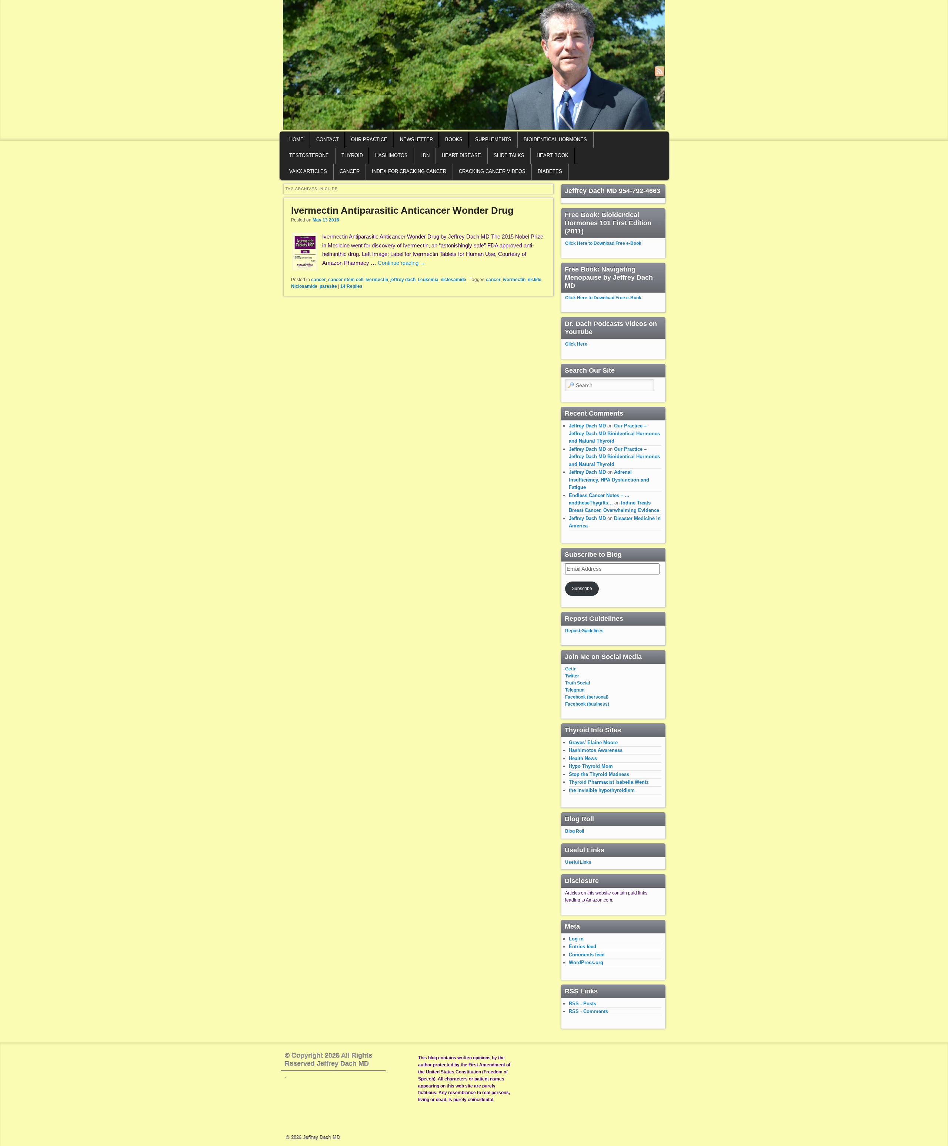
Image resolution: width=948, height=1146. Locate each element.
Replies (351, 286)
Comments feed (587, 954)
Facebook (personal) (586, 697)
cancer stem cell (345, 279)
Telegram (575, 690)
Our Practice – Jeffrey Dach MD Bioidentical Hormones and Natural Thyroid (614, 433)
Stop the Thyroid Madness (599, 774)
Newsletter (416, 139)
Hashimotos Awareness (595, 750)
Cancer (350, 171)
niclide (534, 279)
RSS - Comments (588, 1011)
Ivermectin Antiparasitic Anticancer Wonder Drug (402, 210)
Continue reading (401, 263)
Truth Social (577, 683)
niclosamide (453, 279)
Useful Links (578, 862)
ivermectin (514, 279)
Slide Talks (509, 155)
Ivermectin (376, 279)
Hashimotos (391, 155)
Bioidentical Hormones (555, 139)
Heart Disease (461, 155)
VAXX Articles (308, 171)
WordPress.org (586, 962)
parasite (328, 286)
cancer (318, 279)
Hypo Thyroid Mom (591, 766)
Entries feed (582, 946)
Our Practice (369, 139)
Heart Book (552, 155)
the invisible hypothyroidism (602, 790)
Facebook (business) (587, 704)
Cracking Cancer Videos (492, 171)
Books (454, 139)
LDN (425, 155)
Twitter (572, 676)
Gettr (570, 669)
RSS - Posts (582, 1003)
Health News (583, 758)
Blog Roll (574, 831)
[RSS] (659, 71)
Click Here (576, 344)
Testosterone (309, 155)
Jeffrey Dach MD (587, 426)
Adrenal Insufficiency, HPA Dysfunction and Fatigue (609, 479)
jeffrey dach (402, 279)
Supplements (493, 139)
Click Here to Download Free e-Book (603, 243)
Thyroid (352, 155)
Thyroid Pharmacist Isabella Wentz (609, 782)
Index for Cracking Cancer (409, 171)
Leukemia (428, 279)
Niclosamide (304, 286)
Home (296, 139)
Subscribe (582, 588)
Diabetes (550, 171)
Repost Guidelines (584, 630)
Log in (576, 939)
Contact (327, 139)
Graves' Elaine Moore (593, 742)
